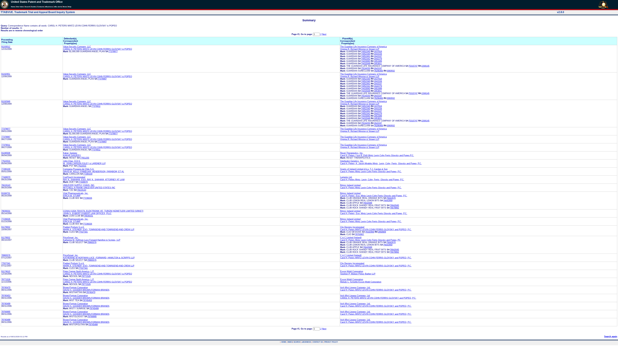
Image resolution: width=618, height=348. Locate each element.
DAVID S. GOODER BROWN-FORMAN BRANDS (86, 290)
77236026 (87, 198)
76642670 (391, 198)
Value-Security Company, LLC (77, 46)
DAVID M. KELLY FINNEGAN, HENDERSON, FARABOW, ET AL (93, 171)
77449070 (5, 177)
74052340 (365, 54)
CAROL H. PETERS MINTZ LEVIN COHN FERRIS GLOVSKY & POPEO (97, 49)
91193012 (5, 46)
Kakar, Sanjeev (70, 153)
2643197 (378, 68)
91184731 (5, 193)
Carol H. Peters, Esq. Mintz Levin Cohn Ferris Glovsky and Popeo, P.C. (373, 195)
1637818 (378, 51)
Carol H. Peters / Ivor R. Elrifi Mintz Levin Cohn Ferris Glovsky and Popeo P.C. (377, 155)
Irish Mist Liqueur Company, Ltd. (355, 287)
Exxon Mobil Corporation (351, 271)
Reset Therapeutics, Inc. (351, 153)
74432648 (365, 63)
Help (69, 7)
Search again (610, 336)
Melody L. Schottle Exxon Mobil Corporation (360, 282)
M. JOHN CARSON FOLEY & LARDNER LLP (84, 163)
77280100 (5, 169)
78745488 (5, 320)
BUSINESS (306, 342)
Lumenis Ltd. (346, 177)
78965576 (91, 242)
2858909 (382, 232)
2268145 (425, 66)
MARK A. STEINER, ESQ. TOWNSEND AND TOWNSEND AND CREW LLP (98, 229)
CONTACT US (318, 342)
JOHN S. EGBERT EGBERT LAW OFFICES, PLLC (87, 213)
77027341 (83, 232)
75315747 (413, 66)
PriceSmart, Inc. (70, 237)
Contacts (40, 7)
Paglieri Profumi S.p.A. (73, 227)
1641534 (378, 54)
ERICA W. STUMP (71, 195)
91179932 (5, 227)
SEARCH (297, 342)
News (65, 7)
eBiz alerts (58, 7)
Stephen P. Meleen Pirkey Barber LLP (357, 274)
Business (49, 7)
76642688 (367, 203)
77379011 (96, 106)
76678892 (394, 208)
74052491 (365, 56)
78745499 (5, 303)
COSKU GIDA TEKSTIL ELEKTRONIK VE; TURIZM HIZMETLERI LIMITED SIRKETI (103, 211)
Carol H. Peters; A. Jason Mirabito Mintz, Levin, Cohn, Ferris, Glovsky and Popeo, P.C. (381, 163)
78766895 (5, 311)
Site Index (20, 7)
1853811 (378, 63)
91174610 (5, 271)
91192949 (5, 101)
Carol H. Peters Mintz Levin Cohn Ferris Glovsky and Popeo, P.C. (371, 171)
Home (13, 7)
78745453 (5, 295)
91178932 (5, 237)
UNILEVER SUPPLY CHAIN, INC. (79, 185)
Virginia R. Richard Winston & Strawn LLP (359, 49)
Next (324, 34)
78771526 (86, 276)
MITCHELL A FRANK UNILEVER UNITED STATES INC (89, 187)
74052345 (365, 51)
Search (27, 7)
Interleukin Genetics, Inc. (352, 161)
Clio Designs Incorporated (352, 227)
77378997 (102, 79)
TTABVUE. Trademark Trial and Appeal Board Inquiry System (38, 12)
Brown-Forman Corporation (75, 287)
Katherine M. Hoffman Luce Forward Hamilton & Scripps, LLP (91, 240)
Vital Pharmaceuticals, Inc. (75, 193)
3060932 (391, 71)
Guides (34, 7)
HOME (283, 342)
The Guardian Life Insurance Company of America (363, 46)
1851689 (378, 61)
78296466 (378, 71)
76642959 (387, 200)
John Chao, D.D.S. (72, 161)
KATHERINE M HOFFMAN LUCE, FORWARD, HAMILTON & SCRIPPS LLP (99, 257)
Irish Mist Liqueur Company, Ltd (355, 295)
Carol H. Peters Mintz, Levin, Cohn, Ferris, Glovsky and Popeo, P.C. (372, 179)
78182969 (369, 232)
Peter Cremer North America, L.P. (78, 271)
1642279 (378, 59)
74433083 (365, 61)
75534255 (365, 68)
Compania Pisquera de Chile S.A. (78, 169)
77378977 (113, 51)
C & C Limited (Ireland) (350, 237)
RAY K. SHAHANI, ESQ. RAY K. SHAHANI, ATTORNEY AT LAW (94, 179)
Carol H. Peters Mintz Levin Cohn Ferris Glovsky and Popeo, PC (370, 240)
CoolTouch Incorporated (74, 177)
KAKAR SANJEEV (72, 155)
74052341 (365, 59)
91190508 (5, 153)
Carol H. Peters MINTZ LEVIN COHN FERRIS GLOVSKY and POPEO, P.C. (376, 229)
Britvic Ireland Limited (350, 185)
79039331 (5, 211)
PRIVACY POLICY (331, 342)
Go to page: (307, 34)
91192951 (5, 74)
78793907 (359, 234)
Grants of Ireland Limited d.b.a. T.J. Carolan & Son (364, 169)
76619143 (5, 185)
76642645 (394, 205)
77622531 (5, 161)
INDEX (290, 342)
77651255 (84, 158)
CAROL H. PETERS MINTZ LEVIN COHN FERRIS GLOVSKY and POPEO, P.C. (378, 298)
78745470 (5, 287)
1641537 (378, 56)
